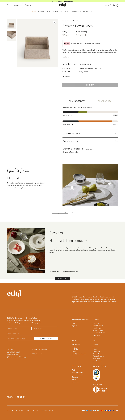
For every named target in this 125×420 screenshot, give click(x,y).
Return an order (77, 375)
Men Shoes (96, 358)
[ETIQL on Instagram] (24, 397)
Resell (78, 354)
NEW (34, 11)
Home (64, 20)
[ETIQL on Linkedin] (21, 397)
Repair (74, 379)
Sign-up (74, 325)
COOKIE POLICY (47, 410)
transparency (77, 101)
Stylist (74, 351)
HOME (67, 11)
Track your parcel (77, 372)
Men (94, 347)
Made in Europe (98, 330)
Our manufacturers (99, 333)
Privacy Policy (32, 410)
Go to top (62, 278)
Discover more (54, 271)
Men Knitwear (97, 361)
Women (95, 344)
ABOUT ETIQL (88, 11)
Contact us (75, 382)
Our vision (96, 323)
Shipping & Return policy (70, 152)
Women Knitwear (98, 356)
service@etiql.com (13, 354)
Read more (66, 57)
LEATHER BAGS (57, 11)
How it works (97, 328)
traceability (104, 101)
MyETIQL (75, 349)
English (34, 353)
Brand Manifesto (98, 325)
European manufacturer (70, 271)
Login (73, 323)
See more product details (60, 213)
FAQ (73, 370)
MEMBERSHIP (18, 5)
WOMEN (41, 11)
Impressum (96, 335)
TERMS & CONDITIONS (15, 410)
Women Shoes (97, 354)
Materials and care (71, 133)
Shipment (75, 377)
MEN (48, 11)
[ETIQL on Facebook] (18, 397)
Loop (73, 347)
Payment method (70, 141)
